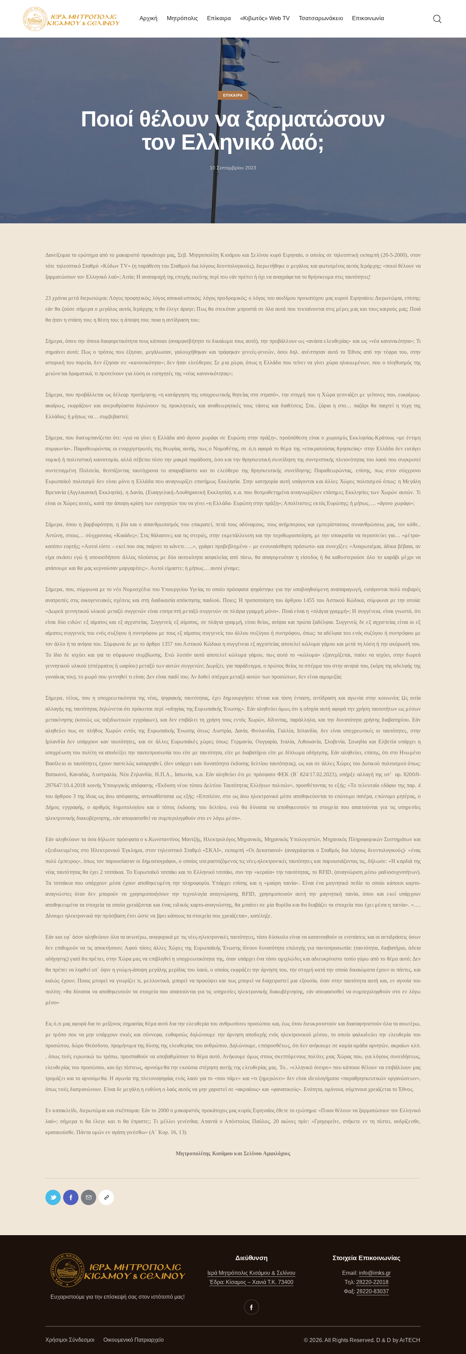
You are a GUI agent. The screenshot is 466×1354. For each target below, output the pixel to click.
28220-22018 (372, 1282)
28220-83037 (372, 1291)
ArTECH (410, 1340)
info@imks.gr (375, 1273)
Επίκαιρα (233, 95)
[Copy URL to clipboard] (106, 1197)
